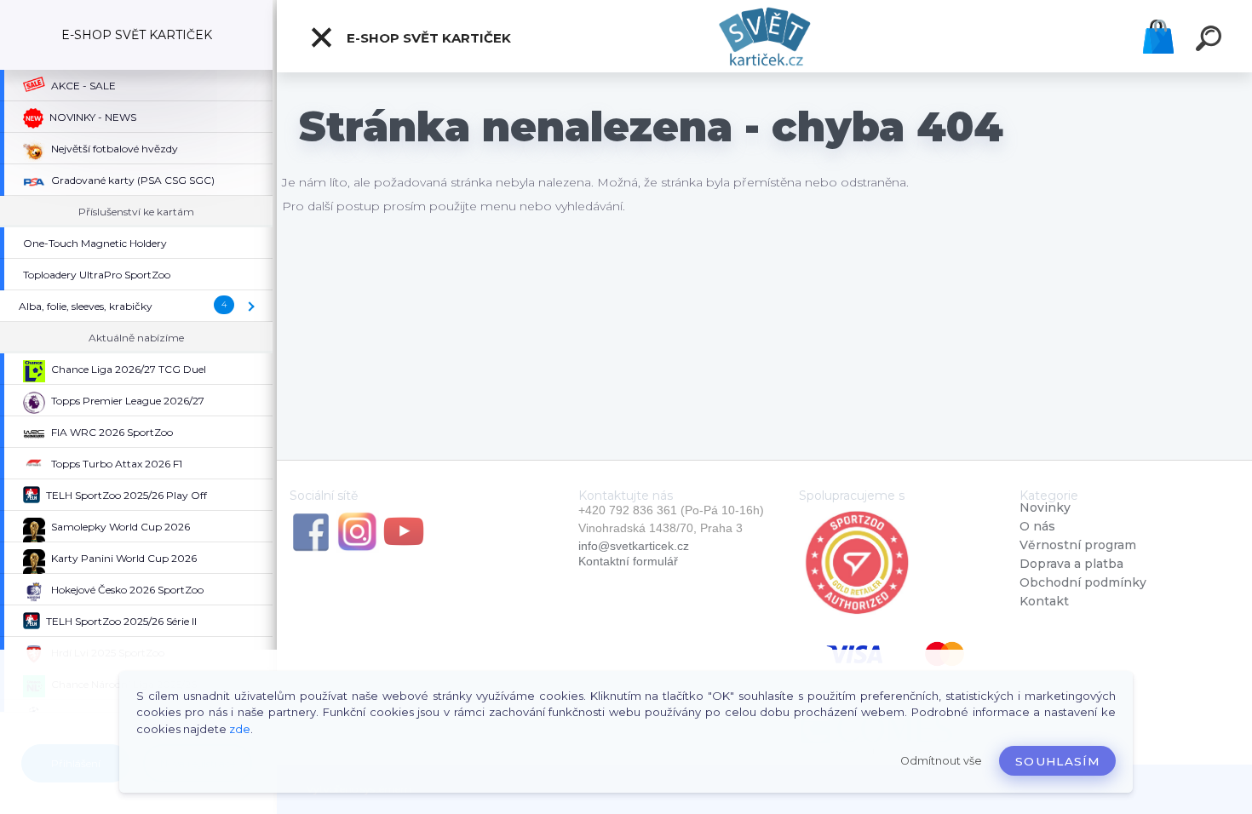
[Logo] (764, 36)
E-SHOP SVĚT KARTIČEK (427, 38)
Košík (1158, 37)
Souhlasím (1057, 761)
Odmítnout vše (941, 760)
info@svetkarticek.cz (633, 546)
